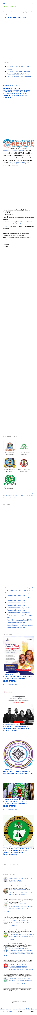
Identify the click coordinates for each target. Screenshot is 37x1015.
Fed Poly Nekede (28, 495)
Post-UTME (13, 498)
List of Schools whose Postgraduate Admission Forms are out (20, 626)
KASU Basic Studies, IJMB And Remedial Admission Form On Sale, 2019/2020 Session (20, 980)
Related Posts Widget (29, 493)
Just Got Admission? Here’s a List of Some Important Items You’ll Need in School (20, 892)
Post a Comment (12, 684)
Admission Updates (15, 17)
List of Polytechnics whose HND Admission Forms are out (19, 621)
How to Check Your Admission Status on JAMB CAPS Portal (18, 72)
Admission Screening (18, 495)
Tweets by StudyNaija (11, 868)
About (8, 1009)
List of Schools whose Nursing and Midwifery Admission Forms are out (20, 589)
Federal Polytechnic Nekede (13, 151)
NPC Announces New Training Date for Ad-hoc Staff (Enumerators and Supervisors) (18, 851)
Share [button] (20, 85)
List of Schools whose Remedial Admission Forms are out (18, 598)
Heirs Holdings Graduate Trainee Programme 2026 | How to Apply (17, 728)
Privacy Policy (25, 1009)
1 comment (11, 777)
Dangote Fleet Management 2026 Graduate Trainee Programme (18, 678)
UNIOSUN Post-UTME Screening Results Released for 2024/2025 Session (21, 936)
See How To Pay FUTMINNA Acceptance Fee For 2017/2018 (18, 772)
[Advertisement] (18, 37)
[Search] (33, 3)
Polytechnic (6, 498)
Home (5, 17)
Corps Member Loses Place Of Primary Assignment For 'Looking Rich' (20, 922)
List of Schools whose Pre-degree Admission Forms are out (19, 593)
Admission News (7, 495)
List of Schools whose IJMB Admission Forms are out (17, 603)
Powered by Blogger (20, 1001)
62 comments (11, 858)
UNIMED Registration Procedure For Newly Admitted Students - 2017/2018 (21, 967)
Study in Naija (9, 7)
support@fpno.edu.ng (18, 163)
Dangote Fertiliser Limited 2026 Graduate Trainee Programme (18, 804)
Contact (16, 1009)
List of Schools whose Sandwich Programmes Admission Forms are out (19, 615)
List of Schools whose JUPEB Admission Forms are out (18, 608)
